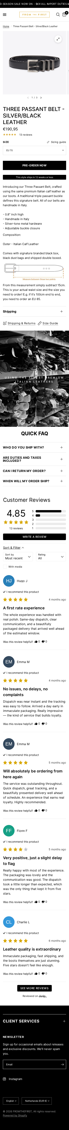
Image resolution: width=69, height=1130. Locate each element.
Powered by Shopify (15, 1115)
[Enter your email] (62, 1064)
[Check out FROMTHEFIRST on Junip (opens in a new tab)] (42, 996)
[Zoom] (58, 39)
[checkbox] (18, 566)
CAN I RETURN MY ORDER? (24, 471)
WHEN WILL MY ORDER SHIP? (26, 481)
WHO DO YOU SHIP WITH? (23, 447)
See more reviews (34, 988)
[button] (49, 511)
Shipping (9, 311)
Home (6, 26)
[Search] (58, 14)
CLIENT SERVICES (21, 1021)
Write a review (35, 536)
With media (15, 566)
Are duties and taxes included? (22, 459)
